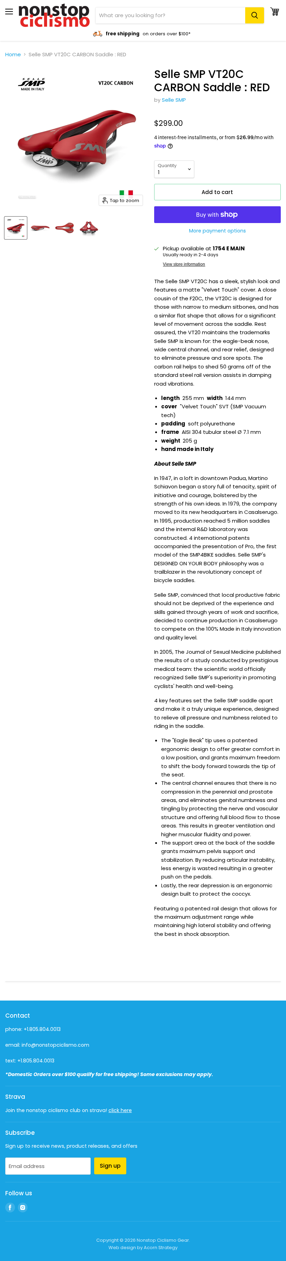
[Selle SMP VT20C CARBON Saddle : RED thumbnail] (16, 228)
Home (13, 54)
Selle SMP (174, 99)
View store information (184, 264)
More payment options (217, 231)
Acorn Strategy (161, 1247)
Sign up (110, 1166)
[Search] (254, 15)
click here (120, 1110)
